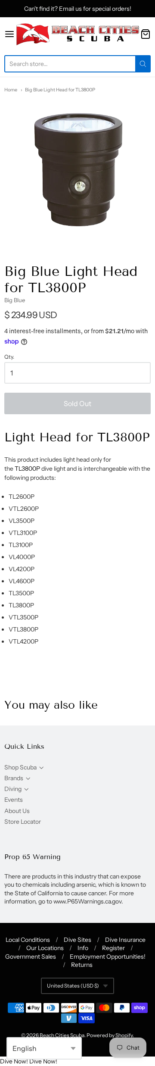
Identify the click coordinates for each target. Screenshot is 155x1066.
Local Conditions (28, 940)
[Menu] (9, 34)
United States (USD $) (73, 985)
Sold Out (77, 403)
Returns (82, 965)
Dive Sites (77, 940)
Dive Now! (14, 1061)
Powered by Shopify (110, 1035)
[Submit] (143, 63)
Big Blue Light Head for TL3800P (60, 90)
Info (83, 948)
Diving (13, 789)
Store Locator (22, 821)
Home (10, 90)
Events (13, 799)
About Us (17, 811)
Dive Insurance (125, 940)
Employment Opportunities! (108, 956)
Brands (13, 778)
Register (113, 948)
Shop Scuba (20, 767)
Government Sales (30, 956)
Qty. (9, 357)
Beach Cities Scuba (62, 1035)
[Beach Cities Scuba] (77, 34)
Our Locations (45, 948)
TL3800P (27, 468)
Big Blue (14, 300)
